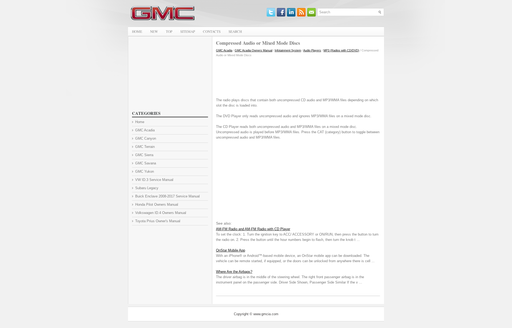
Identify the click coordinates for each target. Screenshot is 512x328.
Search (235, 31)
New (154, 31)
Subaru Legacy (146, 188)
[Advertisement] (298, 76)
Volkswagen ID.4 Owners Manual (160, 213)
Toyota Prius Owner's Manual (157, 221)
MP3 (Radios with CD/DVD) (341, 50)
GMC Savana (145, 163)
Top (169, 31)
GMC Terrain (145, 147)
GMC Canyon (145, 138)
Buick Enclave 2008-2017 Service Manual (167, 196)
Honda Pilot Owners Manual (156, 204)
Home (137, 31)
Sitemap (187, 31)
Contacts (212, 31)
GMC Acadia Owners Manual (253, 50)
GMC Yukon (144, 171)
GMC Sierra (144, 155)
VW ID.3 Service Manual (154, 180)
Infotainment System (288, 50)
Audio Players (312, 50)
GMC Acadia (224, 50)
